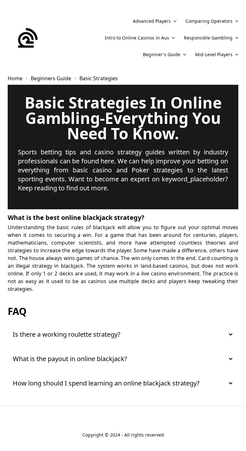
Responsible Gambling (208, 38)
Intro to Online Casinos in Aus (137, 38)
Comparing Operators (209, 21)
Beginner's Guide (161, 54)
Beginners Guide (51, 78)
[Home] (28, 38)
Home (15, 78)
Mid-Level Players (214, 54)
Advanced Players (152, 21)
